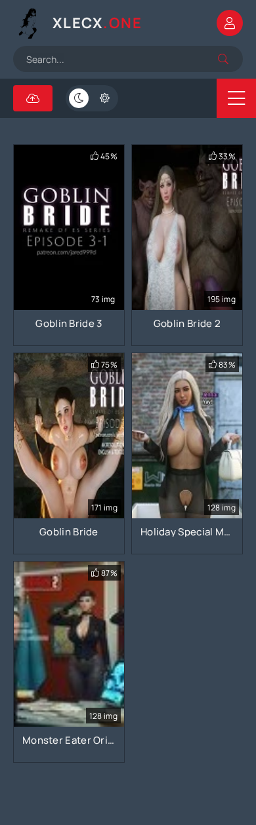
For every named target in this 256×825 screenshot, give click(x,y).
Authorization (230, 23)
